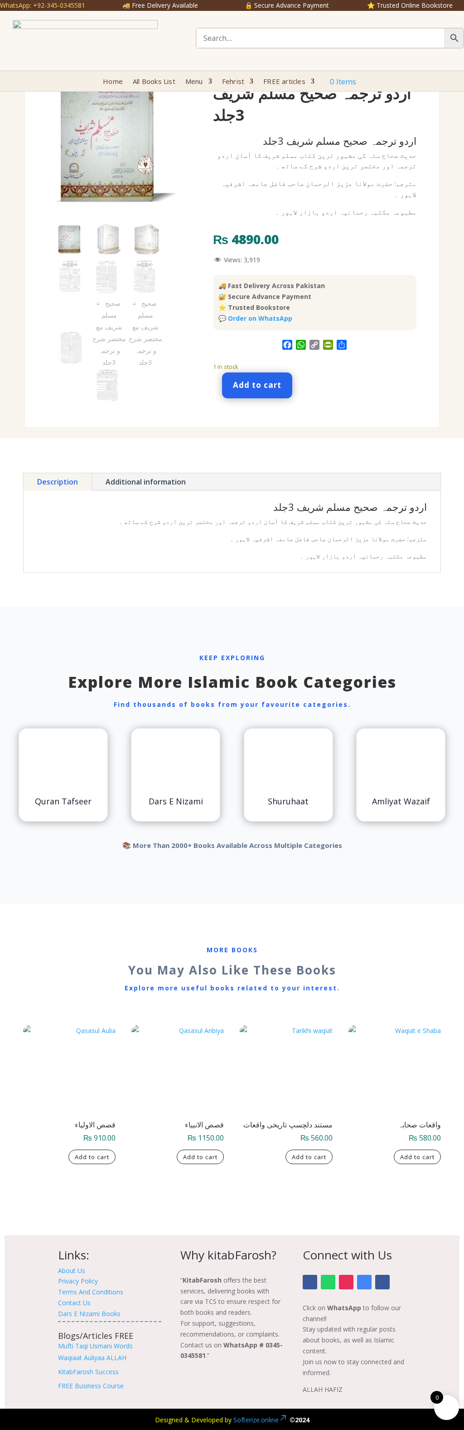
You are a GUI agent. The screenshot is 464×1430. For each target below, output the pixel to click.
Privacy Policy (78, 1281)
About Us (71, 1270)
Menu (194, 82)
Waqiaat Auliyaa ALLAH (92, 1357)
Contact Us (74, 1302)
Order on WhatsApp (260, 318)
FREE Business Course (91, 1385)
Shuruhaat (288, 801)
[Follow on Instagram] (346, 1282)
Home (113, 82)
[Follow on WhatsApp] (328, 1282)
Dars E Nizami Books (89, 1313)
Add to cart (257, 385)
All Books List (154, 82)
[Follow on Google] (364, 1282)
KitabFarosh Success (88, 1371)
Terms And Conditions (90, 1292)
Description (57, 482)
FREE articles (284, 82)
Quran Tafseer (63, 801)
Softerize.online (256, 1419)
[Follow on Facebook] (310, 1282)
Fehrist (233, 82)
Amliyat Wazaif (401, 801)
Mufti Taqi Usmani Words (95, 1345)
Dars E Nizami (176, 801)
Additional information (146, 482)
